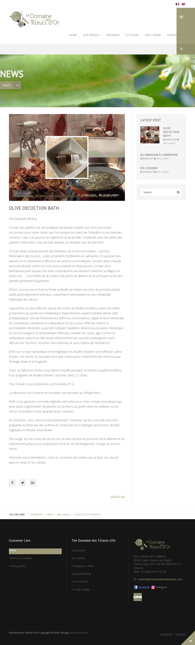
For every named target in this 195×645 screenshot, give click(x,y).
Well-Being (112, 195)
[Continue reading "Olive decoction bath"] (149, 134)
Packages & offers (82, 566)
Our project (91, 35)
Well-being (153, 35)
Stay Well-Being (81, 574)
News (50, 514)
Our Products (79, 581)
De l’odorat (149, 168)
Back (6, 85)
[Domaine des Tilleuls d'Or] (35, 19)
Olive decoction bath (171, 131)
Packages (113, 35)
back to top (118, 496)
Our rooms (78, 558)
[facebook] (142, 587)
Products (174, 35)
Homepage (36, 514)
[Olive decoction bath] (67, 157)
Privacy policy (17, 566)
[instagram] (159, 587)
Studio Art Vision (78, 632)
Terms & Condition (20, 558)
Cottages (132, 35)
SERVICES (180, 634)
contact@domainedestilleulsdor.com (159, 579)
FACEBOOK (167, 634)
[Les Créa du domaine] (137, 597)
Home (73, 35)
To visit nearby (80, 589)
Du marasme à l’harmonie (159, 154)
